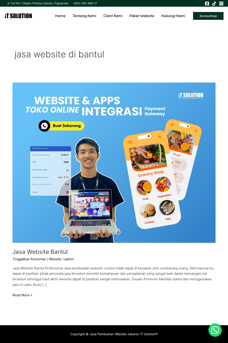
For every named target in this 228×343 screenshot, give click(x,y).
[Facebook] (207, 3)
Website (55, 259)
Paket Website (142, 16)
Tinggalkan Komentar (29, 259)
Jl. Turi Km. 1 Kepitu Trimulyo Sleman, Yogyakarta (37, 3)
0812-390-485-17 (85, 3)
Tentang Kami (84, 16)
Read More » (22, 295)
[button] (208, 16)
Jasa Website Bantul (40, 251)
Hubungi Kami (173, 16)
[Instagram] (221, 3)
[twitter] (214, 3)
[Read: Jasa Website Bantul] (114, 162)
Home (60, 16)
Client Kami (112, 16)
